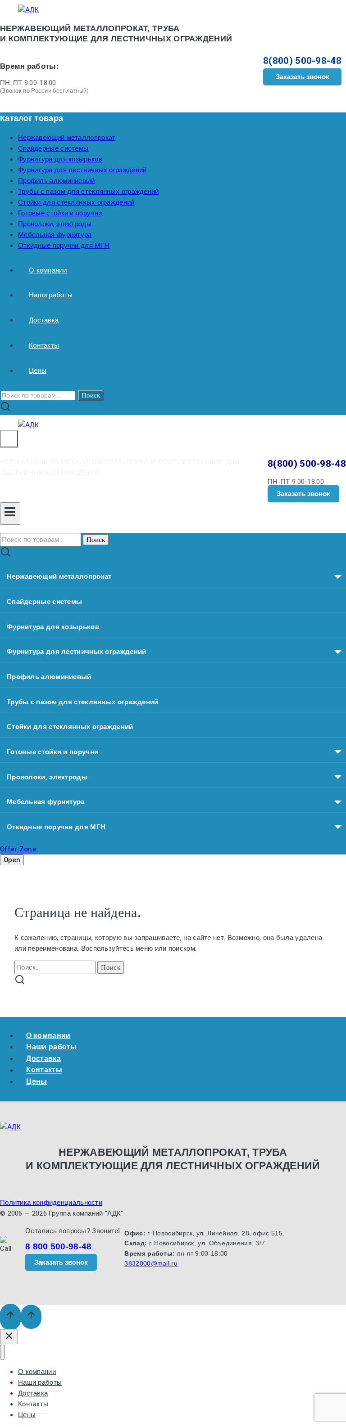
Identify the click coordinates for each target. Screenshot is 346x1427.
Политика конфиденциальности (51, 1203)
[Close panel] (9, 1336)
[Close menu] (2, 1352)
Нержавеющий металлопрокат (67, 138)
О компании (48, 270)
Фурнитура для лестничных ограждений (82, 170)
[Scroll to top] (10, 1317)
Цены (37, 371)
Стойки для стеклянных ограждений (76, 202)
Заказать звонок (302, 77)
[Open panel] (9, 438)
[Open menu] (10, 513)
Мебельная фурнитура (55, 235)
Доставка (44, 320)
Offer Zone (18, 849)
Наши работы (51, 295)
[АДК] (28, 10)
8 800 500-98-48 (58, 1246)
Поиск (91, 395)
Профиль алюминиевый (56, 181)
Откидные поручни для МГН (63, 246)
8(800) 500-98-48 (302, 61)
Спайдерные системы (53, 148)
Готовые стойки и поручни (60, 213)
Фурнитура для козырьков (60, 159)
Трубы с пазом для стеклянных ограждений (88, 192)
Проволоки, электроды (54, 224)
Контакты (44, 345)
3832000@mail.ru (151, 1263)
